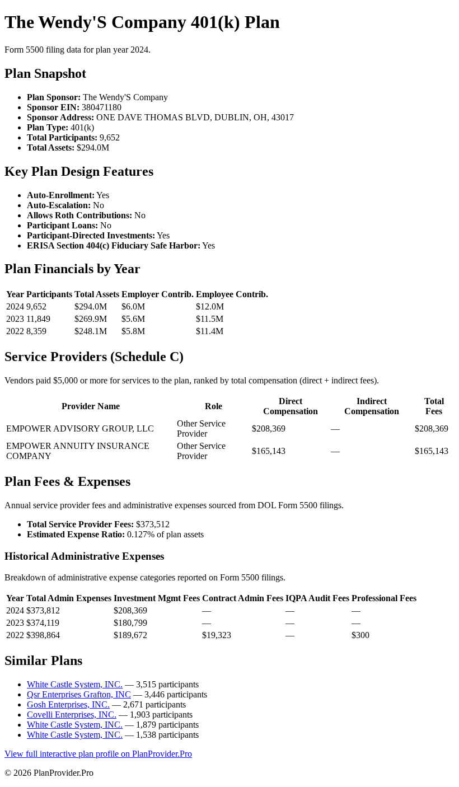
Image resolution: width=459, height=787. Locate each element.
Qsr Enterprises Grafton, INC (79, 694)
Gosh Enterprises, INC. (68, 704)
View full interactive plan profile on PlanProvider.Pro (98, 753)
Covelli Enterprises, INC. (71, 714)
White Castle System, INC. (75, 684)
